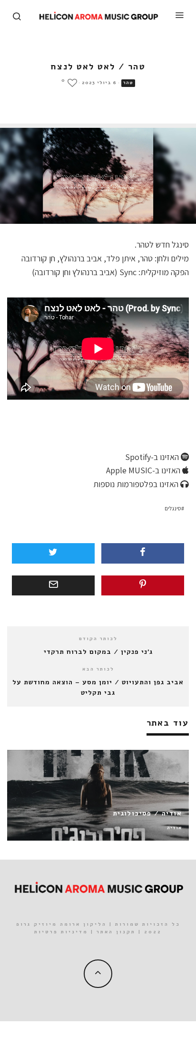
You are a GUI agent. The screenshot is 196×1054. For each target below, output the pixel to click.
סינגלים (173, 508)
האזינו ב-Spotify (153, 456)
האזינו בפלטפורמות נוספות (136, 484)
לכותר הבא (98, 669)
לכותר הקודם (98, 638)
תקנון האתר (116, 932)
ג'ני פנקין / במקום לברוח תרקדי (98, 651)
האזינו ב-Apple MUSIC (144, 470)
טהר (128, 83)
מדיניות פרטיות (61, 932)
